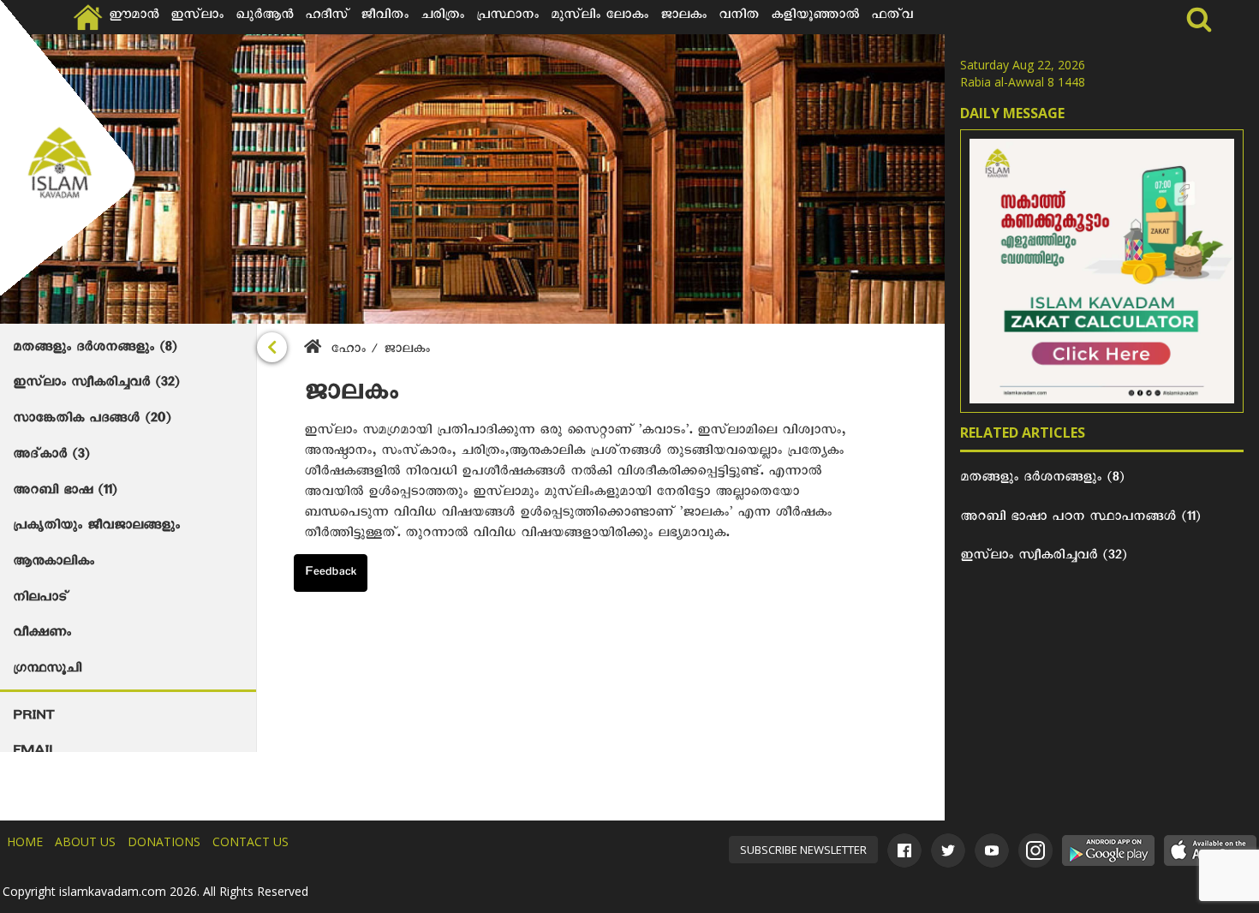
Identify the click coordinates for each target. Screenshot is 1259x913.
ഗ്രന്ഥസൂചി (47, 670)
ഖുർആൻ (264, 17)
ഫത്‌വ (892, 17)
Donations (164, 841)
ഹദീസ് (327, 17)
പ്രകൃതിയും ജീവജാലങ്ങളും (96, 527)
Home (25, 841)
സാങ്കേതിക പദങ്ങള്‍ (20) (91, 420)
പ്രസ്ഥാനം (507, 17)
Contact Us (250, 841)
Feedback (330, 573)
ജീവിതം (385, 17)
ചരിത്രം (442, 17)
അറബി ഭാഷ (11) (64, 492)
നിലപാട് (40, 599)
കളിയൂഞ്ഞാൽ (815, 17)
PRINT (33, 717)
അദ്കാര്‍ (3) (51, 456)
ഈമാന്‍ (133, 17)
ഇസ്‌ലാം (197, 17)
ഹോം (348, 351)
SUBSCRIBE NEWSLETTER (803, 849)
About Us (85, 841)
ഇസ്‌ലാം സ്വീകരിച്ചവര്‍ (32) (96, 384)
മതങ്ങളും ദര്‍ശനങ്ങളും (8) (94, 349)
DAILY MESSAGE (1012, 113)
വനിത (739, 17)
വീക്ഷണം (42, 634)
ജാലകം (683, 17)
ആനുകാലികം (53, 563)
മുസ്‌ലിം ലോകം (599, 17)
